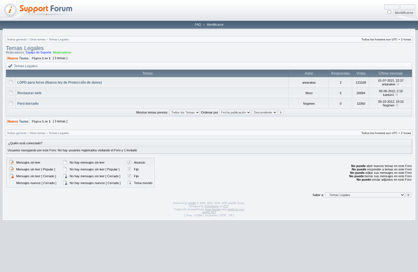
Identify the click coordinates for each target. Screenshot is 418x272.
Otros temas (37, 39)
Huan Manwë (213, 209)
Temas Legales (59, 39)
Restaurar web (29, 93)
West (309, 93)
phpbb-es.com (235, 209)
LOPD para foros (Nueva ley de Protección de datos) (59, 83)
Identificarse (215, 24)
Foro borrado (27, 104)
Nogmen (309, 103)
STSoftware (212, 206)
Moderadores (62, 52)
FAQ (198, 24)
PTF (226, 206)
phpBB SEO (209, 212)
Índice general (16, 39)
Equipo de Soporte (38, 52)
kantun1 (388, 94)
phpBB (192, 203)
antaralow (309, 82)
